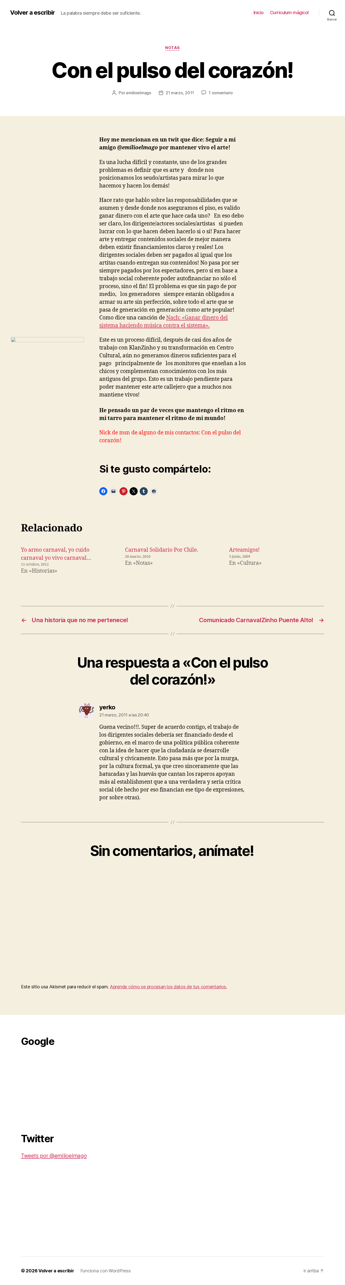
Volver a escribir (32, 13)
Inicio (259, 12)
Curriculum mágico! (289, 12)
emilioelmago (138, 92)
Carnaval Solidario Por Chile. (161, 550)
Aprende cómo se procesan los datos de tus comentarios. (168, 986)
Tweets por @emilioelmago (54, 1156)
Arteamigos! (244, 550)
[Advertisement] (59, 1086)
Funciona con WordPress (105, 1270)
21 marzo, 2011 (180, 92)
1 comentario (221, 92)
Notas (172, 47)
